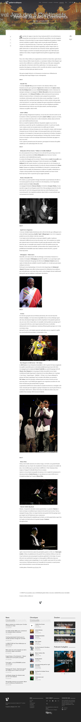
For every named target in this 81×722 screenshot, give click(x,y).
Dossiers (51, 2)
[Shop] (74, 3)
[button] (61, 673)
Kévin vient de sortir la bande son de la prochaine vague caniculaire (16, 650)
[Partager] (10, 46)
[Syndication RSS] (47, 704)
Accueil (31, 700)
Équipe (65, 709)
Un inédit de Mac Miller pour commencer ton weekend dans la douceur (16, 631)
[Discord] (52, 701)
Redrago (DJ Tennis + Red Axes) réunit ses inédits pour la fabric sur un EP (16, 669)
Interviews (56, 2)
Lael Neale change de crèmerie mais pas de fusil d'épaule (15, 676)
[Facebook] (70, 3)
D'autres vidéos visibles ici (26, 596)
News (40, 2)
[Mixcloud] (58, 701)
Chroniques (45, 2)
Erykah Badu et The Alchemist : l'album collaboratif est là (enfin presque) (16, 657)
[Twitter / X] (10, 39)
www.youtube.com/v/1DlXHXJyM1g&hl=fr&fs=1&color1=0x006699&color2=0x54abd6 (47, 592)
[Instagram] (72, 3)
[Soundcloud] (55, 701)
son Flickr (35, 567)
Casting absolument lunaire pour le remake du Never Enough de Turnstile (15, 637)
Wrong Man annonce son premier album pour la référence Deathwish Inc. (16, 682)
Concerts (61, 2)
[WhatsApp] (10, 43)
